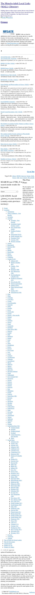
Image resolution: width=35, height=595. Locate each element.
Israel (8, 340)
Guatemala (10, 326)
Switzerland (10, 415)
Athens (14, 176)
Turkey (9, 422)
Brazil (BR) (10, 252)
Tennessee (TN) (15, 519)
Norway (9, 382)
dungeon (23, 176)
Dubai (9, 306)
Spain (9, 410)
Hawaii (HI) (14, 463)
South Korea (10, 408)
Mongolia (10, 370)
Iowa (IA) (13, 470)
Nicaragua (10, 378)
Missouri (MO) (15, 487)
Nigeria (9, 380)
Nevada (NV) (14, 492)
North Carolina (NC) (16, 503)
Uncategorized (8, 543)
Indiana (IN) (14, 468)
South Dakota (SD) (16, 517)
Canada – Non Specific (15, 267)
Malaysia (9, 364)
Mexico (9, 366)
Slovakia (9, 403)
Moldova (9, 368)
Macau (9, 363)
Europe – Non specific (13, 315)
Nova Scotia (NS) (15, 282)
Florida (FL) (14, 459)
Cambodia (10, 257)
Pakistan (9, 384)
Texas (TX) (14, 521)
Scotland (13, 433)
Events (6, 208)
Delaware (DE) (15, 454)
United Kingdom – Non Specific (16, 435)
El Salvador (10, 312)
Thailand (9, 420)
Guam (9, 324)
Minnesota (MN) (15, 484)
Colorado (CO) (15, 450)
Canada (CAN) (11, 259)
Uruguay (9, 535)
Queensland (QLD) (16, 234)
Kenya (9, 347)
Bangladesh (10, 245)
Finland (9, 317)
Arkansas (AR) (15, 447)
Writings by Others (9, 547)
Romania (9, 398)
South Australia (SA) (16, 236)
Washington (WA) (16, 528)
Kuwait (9, 348)
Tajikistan (10, 419)
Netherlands (10, 375)
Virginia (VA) (14, 526)
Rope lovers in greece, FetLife (9, 144)
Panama (9, 385)
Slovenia (9, 405)
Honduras (10, 327)
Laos (8, 352)
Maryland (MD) (15, 478)
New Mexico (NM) (16, 500)
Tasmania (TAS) (15, 238)
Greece (4, 22)
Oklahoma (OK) (15, 508)
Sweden (9, 413)
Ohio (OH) (14, 507)
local (21, 178)
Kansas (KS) (14, 471)
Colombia (10, 298)
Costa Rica (10, 299)
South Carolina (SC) (16, 515)
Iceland (9, 333)
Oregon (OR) (14, 510)
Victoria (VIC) (15, 240)
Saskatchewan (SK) (16, 292)
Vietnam (9, 538)
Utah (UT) (14, 522)
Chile (8, 294)
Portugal (9, 394)
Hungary (9, 331)
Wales (12, 438)
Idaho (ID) (14, 464)
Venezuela (10, 536)
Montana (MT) (15, 489)
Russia (9, 399)
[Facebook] (9, 17)
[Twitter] (3, 17)
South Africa (10, 406)
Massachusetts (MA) (16, 480)
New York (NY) (15, 501)
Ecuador (9, 308)
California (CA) (15, 449)
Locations (6, 210)
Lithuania (10, 359)
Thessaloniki (31, 178)
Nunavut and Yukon (16, 283)
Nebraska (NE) (15, 491)
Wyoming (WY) (15, 533)
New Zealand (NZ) (12, 377)
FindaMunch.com (14, 591)
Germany (9, 320)
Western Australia (15, 241)
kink (18, 178)
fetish (32, 176)
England (13, 429)
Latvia (9, 354)
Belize (9, 248)
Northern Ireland (15, 431)
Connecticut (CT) (15, 452)
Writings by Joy (8, 545)
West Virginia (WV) (16, 529)
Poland (9, 392)
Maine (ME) (14, 477)
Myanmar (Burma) (12, 371)
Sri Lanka (10, 412)
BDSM (19, 176)
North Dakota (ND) (16, 505)
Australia (9, 219)
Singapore (10, 401)
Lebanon (9, 355)
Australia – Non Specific (15, 221)
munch (25, 178)
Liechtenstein (11, 357)
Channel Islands (15, 428)
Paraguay (9, 387)
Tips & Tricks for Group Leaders (13, 540)
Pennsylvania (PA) (16, 512)
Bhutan (9, 250)
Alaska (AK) (14, 443)
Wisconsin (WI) (15, 531)
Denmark (9, 305)
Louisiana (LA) (15, 475)
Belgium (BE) (11, 247)
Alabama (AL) (15, 442)
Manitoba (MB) (15, 269)
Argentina (10, 217)
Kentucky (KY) (15, 473)
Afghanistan (10, 211)
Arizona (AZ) (14, 445)
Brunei (9, 254)
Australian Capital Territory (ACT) (16, 225)
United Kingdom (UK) (13, 426)
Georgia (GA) (14, 461)
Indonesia (10, 336)
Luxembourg (10, 361)
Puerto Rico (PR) (12, 396)
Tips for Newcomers (9, 542)
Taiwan (9, 417)
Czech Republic (11, 303)
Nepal (9, 373)
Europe (28, 176)
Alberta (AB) (14, 261)
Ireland (9, 338)
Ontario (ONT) (15, 285)
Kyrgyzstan (10, 350)
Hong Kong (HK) (12, 329)
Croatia (9, 301)
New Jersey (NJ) (15, 498)
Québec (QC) (14, 291)
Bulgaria (9, 255)
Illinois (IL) (14, 466)
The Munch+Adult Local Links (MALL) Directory (15, 5)
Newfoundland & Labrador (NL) (15, 275)
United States (11, 440)
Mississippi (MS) (15, 485)
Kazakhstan (10, 345)
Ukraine (9, 424)
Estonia (9, 313)
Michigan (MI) (15, 482)
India (8, 334)
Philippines (10, 391)
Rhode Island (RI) (16, 514)
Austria (9, 243)
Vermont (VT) (15, 524)
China (9, 296)
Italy (8, 341)
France (9, 319)
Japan (9, 343)
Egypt (9, 310)
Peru (8, 389)
